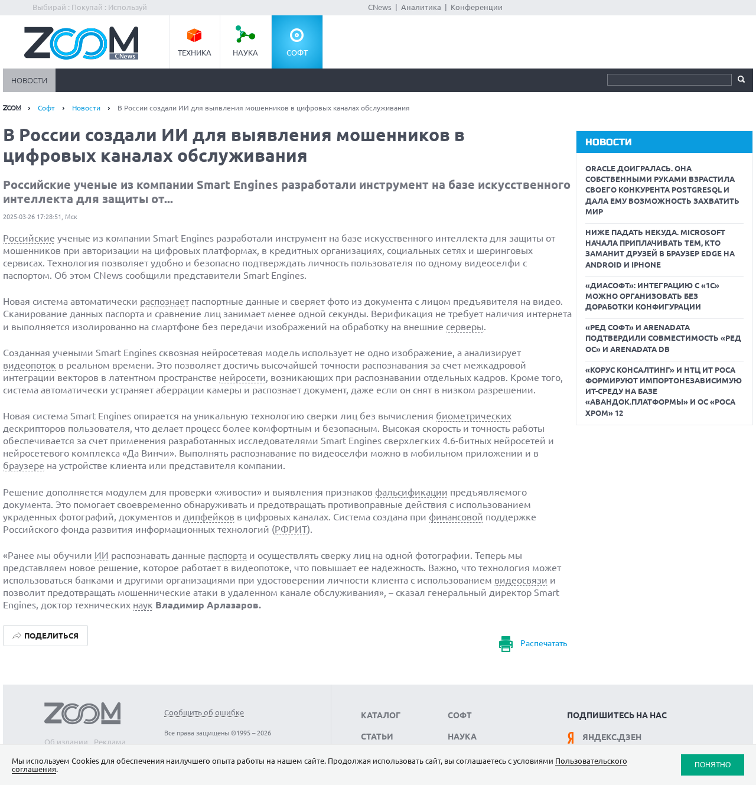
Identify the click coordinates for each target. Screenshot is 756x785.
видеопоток (29, 365)
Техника (194, 52)
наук (143, 605)
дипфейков (208, 517)
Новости (29, 80)
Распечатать (543, 644)
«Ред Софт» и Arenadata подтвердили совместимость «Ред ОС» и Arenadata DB (663, 338)
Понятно (713, 764)
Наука (245, 52)
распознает (164, 301)
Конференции (477, 7)
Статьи (377, 736)
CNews (380, 7)
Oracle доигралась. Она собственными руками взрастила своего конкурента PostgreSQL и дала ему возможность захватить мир (662, 190)
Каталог (380, 715)
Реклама (110, 742)
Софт (297, 52)
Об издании (66, 742)
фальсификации (411, 492)
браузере (23, 465)
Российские (29, 238)
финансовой (456, 517)
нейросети (242, 377)
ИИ (101, 555)
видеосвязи (521, 580)
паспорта (227, 555)
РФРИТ (291, 529)
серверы (465, 326)
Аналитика (421, 7)
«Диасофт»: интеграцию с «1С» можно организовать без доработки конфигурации (652, 296)
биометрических (473, 416)
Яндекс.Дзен (611, 737)
